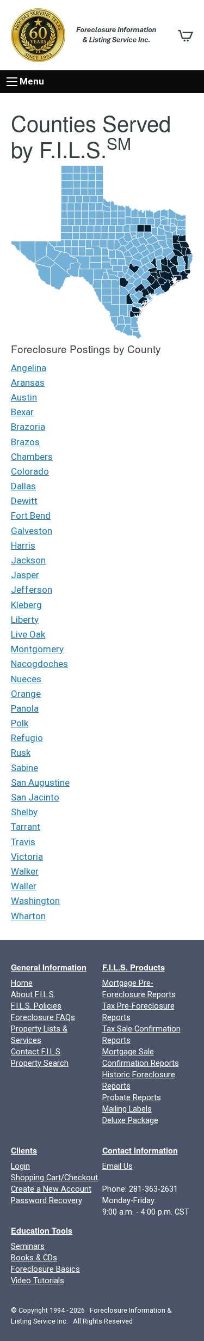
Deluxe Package (130, 1120)
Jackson (28, 560)
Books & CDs (34, 1258)
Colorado (30, 471)
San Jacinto (35, 797)
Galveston (31, 530)
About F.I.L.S (32, 994)
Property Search (40, 1063)
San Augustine (40, 782)
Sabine (24, 767)
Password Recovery (46, 1200)
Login (20, 1166)
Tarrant (25, 826)
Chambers (32, 456)
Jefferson (31, 589)
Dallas (23, 486)
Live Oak (28, 634)
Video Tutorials (37, 1280)
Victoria (27, 856)
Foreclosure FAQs (43, 1017)
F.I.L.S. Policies (36, 1006)
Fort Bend (31, 515)
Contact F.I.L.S (35, 1052)
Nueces (26, 678)
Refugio (27, 737)
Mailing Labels (127, 1109)
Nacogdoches (39, 663)
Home (22, 983)
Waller (23, 886)
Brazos (25, 441)
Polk (19, 723)
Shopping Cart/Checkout (54, 1177)
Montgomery (37, 649)
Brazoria (28, 426)
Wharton (28, 916)
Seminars (28, 1246)
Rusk (20, 752)
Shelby (24, 811)
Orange (26, 693)
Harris (23, 545)
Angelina (28, 367)
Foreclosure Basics (45, 1269)
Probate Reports (131, 1097)
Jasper (25, 574)
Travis (23, 841)
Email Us (117, 1166)
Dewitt (24, 500)
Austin (24, 397)
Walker (25, 871)
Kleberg (26, 604)
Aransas (28, 382)
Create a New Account (51, 1189)
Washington (35, 900)
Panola (25, 708)
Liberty (25, 619)
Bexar (22, 411)
